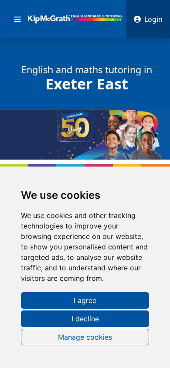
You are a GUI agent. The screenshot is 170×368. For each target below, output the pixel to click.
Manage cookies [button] (85, 337)
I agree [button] (85, 300)
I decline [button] (85, 318)
